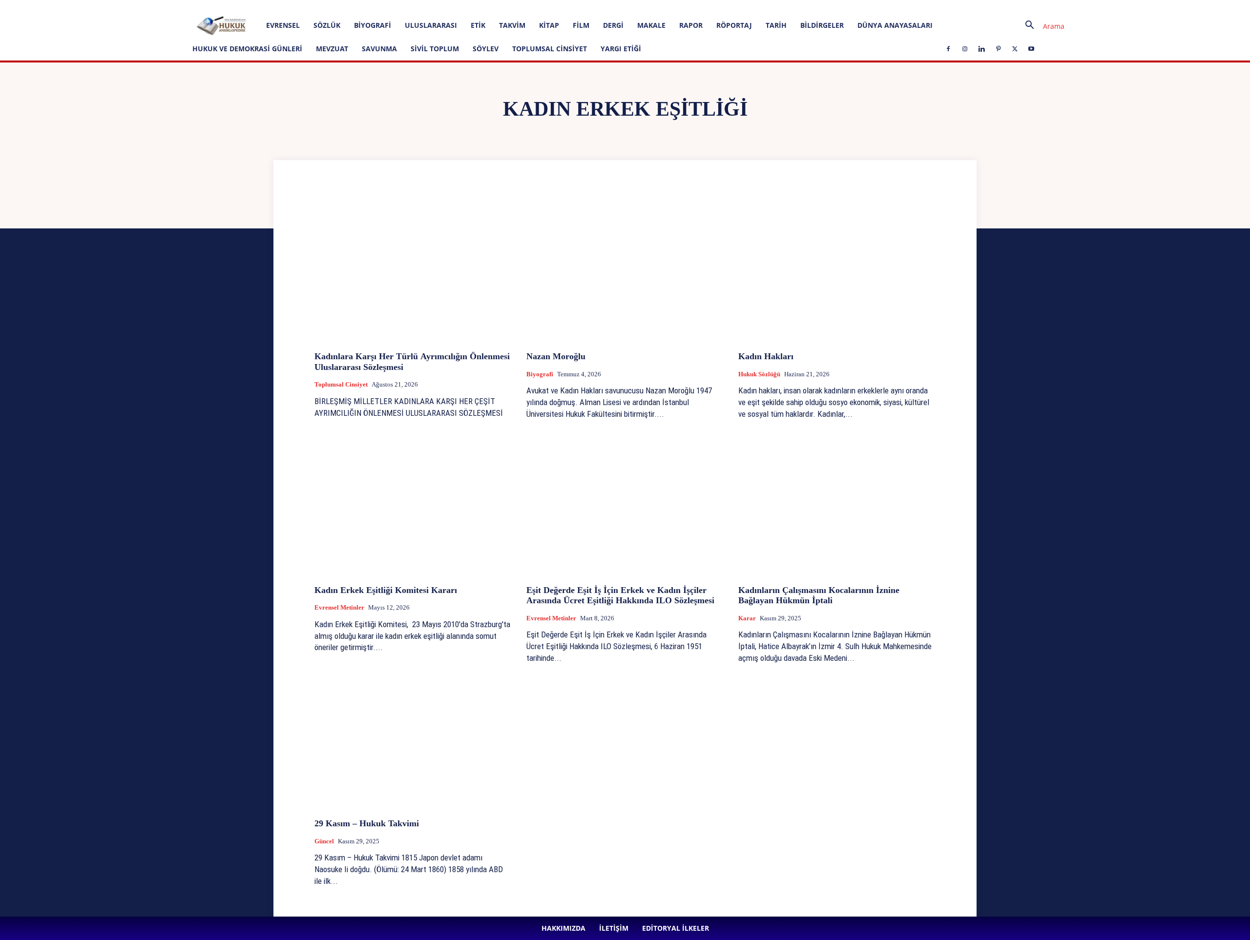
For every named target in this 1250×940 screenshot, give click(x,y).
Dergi (613, 25)
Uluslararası (431, 25)
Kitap (549, 25)
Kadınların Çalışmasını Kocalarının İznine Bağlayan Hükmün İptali (818, 595)
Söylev (486, 48)
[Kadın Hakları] (837, 270)
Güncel (324, 841)
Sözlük (326, 25)
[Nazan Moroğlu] (625, 270)
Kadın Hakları (765, 356)
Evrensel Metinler (339, 607)
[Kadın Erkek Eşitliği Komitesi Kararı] (413, 504)
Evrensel (283, 25)
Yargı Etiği (621, 48)
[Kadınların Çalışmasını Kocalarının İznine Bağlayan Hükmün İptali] (837, 504)
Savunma (379, 48)
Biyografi (372, 25)
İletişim (147, 6)
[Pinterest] (276, 7)
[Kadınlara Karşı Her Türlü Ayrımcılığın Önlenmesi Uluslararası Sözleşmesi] (413, 270)
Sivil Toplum (435, 48)
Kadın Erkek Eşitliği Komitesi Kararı (385, 590)
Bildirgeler (822, 25)
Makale (651, 25)
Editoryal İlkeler (185, 6)
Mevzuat (332, 48)
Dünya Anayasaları (895, 25)
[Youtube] (308, 7)
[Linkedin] (259, 7)
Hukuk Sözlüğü (759, 374)
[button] (1041, 26)
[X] (292, 7)
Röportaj (734, 25)
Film (581, 25)
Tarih (776, 25)
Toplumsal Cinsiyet (549, 48)
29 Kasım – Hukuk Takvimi (366, 823)
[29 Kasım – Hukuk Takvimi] (413, 737)
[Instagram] (243, 7)
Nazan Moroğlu (555, 356)
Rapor (691, 25)
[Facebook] (227, 7)
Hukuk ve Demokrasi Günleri (247, 48)
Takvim (512, 25)
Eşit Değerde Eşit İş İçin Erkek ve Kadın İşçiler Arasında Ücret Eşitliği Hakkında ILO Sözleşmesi (620, 595)
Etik (478, 25)
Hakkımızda (114, 6)
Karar (747, 618)
